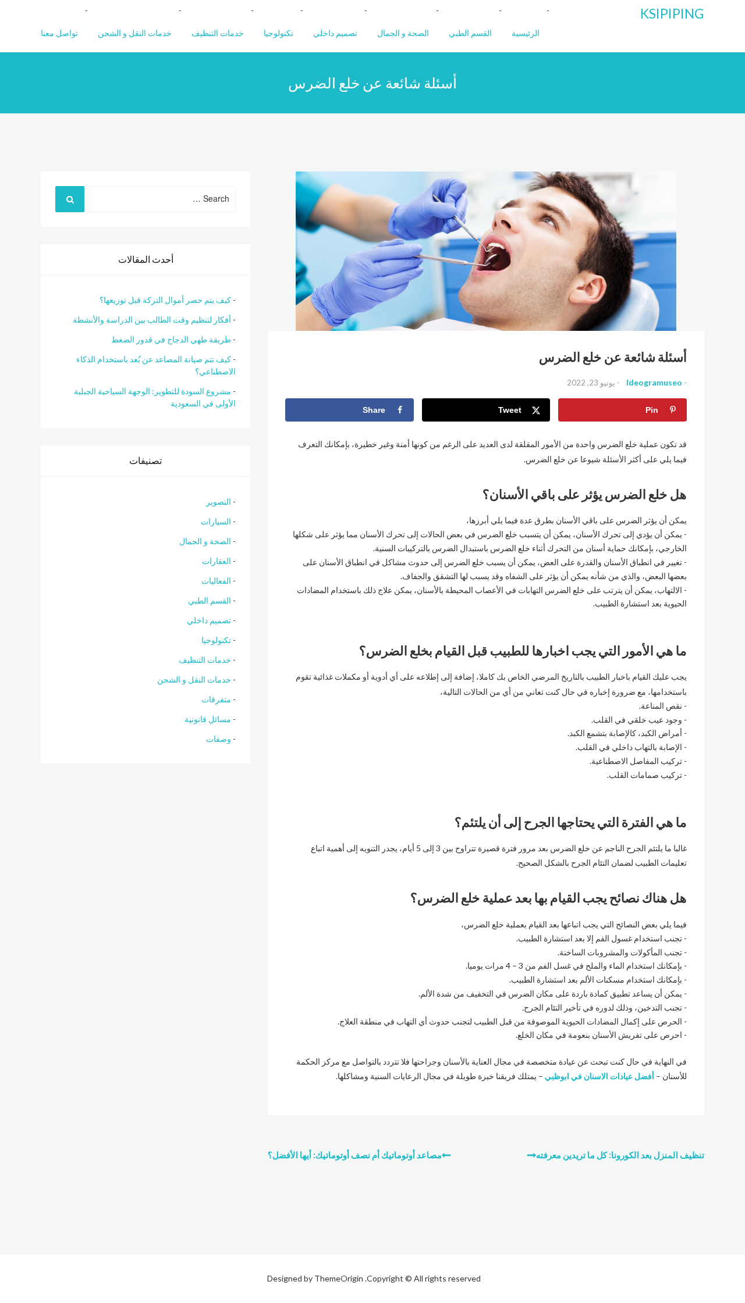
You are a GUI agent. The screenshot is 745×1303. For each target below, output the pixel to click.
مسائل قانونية (208, 719)
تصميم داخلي (335, 33)
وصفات (218, 739)
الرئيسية (526, 33)
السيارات (216, 521)
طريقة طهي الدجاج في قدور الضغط (171, 339)
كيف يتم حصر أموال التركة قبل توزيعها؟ (165, 300)
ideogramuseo (654, 382)
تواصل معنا (59, 33)
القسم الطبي (470, 33)
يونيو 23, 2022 (591, 382)
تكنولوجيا (278, 33)
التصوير (218, 501)
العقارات (216, 561)
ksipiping (672, 13)
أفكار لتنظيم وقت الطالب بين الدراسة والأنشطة (152, 319)
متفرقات (216, 699)
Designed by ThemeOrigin (315, 1278)
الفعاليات (216, 581)
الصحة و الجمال (403, 33)
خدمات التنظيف (217, 33)
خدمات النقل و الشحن (135, 33)
